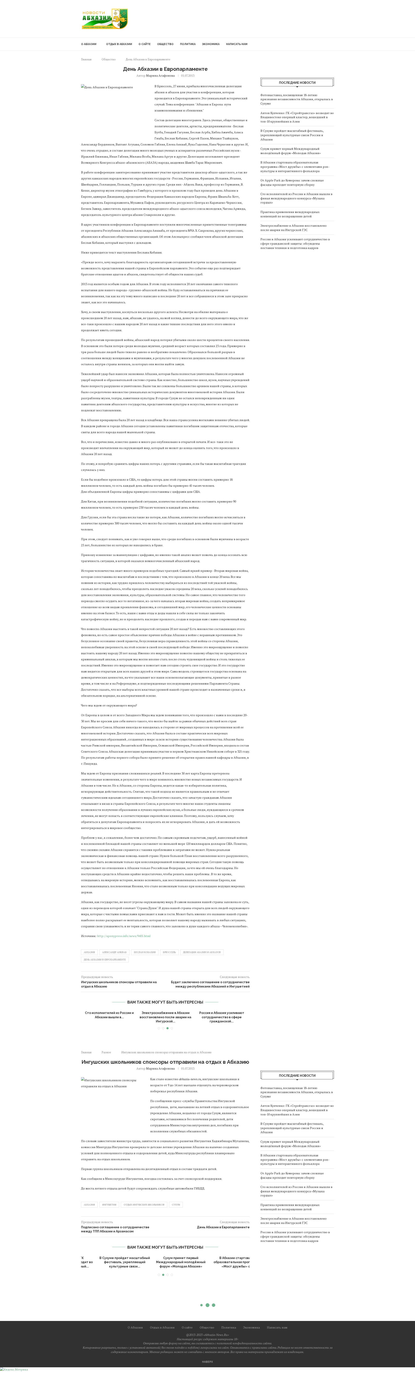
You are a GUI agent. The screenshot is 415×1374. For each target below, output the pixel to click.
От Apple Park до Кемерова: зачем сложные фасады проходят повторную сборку (292, 182)
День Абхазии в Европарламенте (105, 959)
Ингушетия (109, 1204)
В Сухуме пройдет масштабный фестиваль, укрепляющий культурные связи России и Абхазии (292, 135)
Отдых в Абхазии (119, 44)
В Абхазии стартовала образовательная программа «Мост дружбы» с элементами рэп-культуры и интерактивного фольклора (294, 166)
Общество (165, 44)
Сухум (176, 1204)
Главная (86, 59)
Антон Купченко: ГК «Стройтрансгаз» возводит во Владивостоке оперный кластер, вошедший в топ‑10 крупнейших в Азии (297, 117)
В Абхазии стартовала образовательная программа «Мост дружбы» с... (165, 1262)
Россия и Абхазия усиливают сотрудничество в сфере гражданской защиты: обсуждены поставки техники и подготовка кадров (295, 243)
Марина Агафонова (160, 75)
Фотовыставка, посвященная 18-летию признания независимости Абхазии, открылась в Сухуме (296, 99)
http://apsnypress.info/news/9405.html (124, 936)
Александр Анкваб (114, 952)
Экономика (211, 44)
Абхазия (89, 952)
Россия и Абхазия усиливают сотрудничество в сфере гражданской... (221, 1017)
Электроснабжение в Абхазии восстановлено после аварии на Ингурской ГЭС (293, 227)
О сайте (145, 44)
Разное (106, 1052)
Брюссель (169, 952)
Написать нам (236, 44)
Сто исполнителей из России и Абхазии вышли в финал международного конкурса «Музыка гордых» (296, 198)
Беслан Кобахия (145, 952)
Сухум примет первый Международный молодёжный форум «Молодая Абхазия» (290, 151)
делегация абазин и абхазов (202, 952)
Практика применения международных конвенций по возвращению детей (289, 214)
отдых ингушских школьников (144, 1204)
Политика (188, 44)
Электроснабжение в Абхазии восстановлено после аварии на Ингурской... (165, 1017)
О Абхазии (88, 44)
